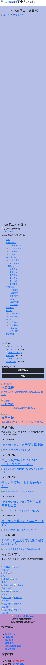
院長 (13, 254)
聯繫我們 (10, 334)
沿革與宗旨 (16, 248)
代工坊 (14, 281)
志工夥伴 (14, 322)
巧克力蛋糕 (11, 349)
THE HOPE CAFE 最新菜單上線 (22, 445)
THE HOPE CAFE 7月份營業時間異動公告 (21, 503)
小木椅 (4, 582)
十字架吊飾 (6, 588)
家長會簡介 (15, 313)
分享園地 (14, 316)
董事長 (14, 251)
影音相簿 (14, 295)
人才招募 (14, 304)
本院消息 (14, 289)
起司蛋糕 (10, 355)
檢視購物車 (23, 370)
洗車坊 (14, 275)
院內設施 (9, 640)
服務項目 (15, 263)
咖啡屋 (14, 284)
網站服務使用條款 (13, 646)
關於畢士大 (10, 634)
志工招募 (14, 331)
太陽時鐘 (5, 570)
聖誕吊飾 (5, 606)
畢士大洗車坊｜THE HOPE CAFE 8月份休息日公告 (19, 462)
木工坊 (14, 272)
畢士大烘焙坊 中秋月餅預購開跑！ (21, 484)
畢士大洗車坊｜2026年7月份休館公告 (22, 522)
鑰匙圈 (4, 594)
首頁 (8, 239)
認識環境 (15, 260)
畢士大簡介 (16, 245)
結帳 (23, 376)
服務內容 (9, 637)
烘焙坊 (14, 278)
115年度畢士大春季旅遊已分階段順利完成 (22, 542)
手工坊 (14, 269)
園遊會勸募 (15, 301)
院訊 (12, 298)
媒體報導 (10, 307)
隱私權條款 (10, 649)
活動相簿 (14, 292)
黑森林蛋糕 (11, 361)
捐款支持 (19, 14)
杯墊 (3, 576)
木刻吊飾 (5, 600)
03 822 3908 (7, 231)
